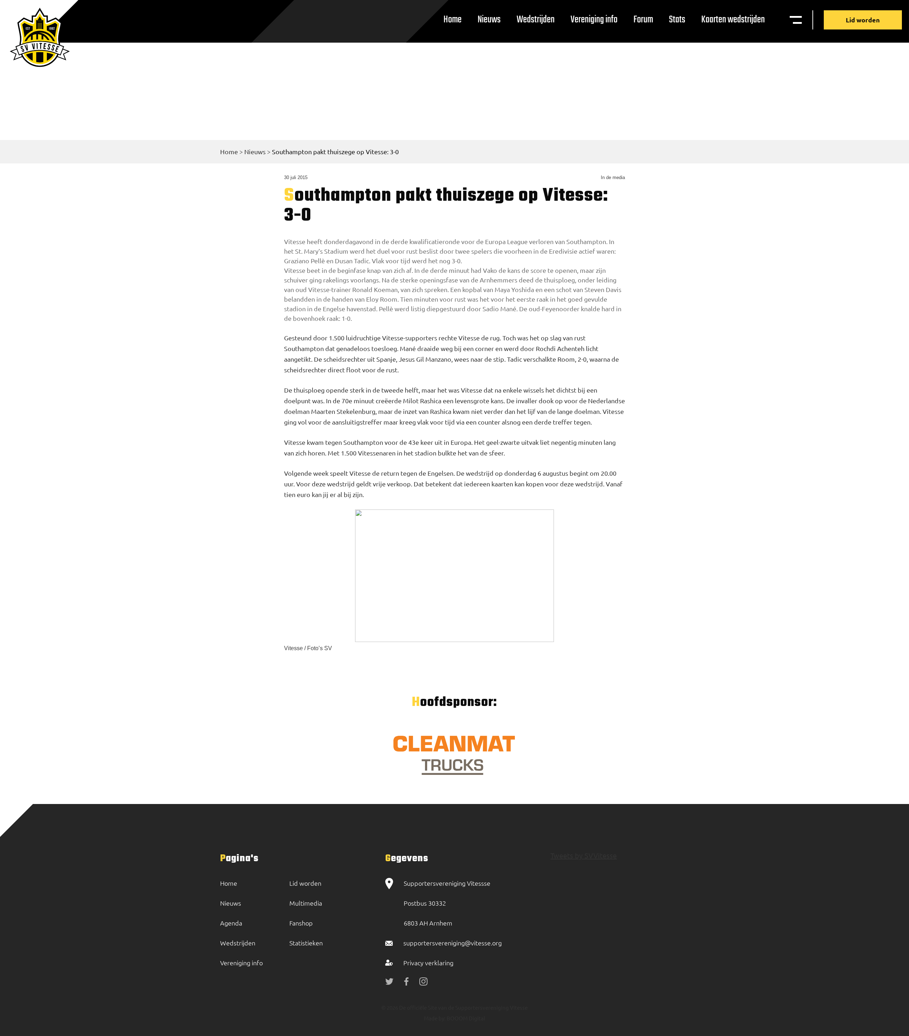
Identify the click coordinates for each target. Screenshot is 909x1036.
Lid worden (863, 20)
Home (452, 19)
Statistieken (306, 943)
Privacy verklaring (428, 963)
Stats (677, 19)
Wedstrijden (536, 19)
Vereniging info (594, 19)
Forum (643, 19)
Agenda (231, 923)
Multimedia (305, 903)
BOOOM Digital (465, 1018)
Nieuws (489, 19)
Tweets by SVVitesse (583, 855)
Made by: (435, 1018)
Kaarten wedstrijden (733, 19)
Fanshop (301, 923)
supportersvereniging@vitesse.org (452, 943)
